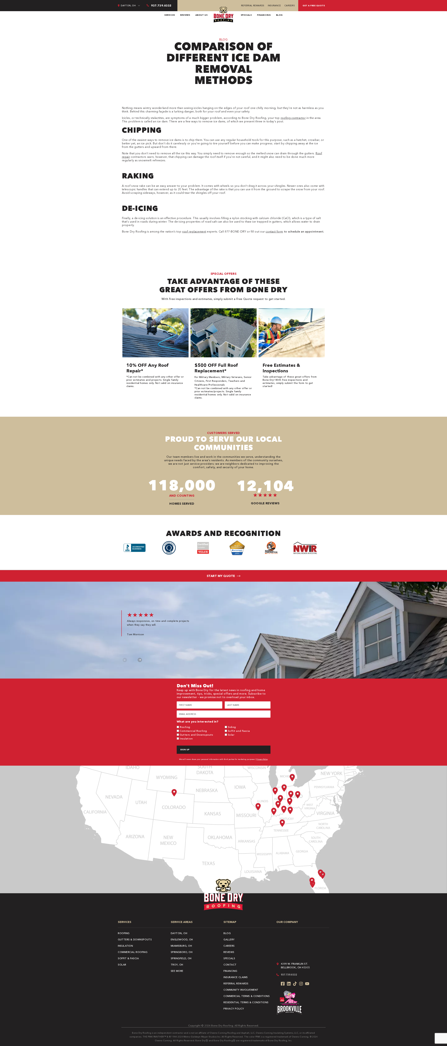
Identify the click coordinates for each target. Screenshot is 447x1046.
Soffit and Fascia (239, 731)
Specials (246, 15)
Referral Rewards (252, 5)
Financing (264, 15)
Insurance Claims (236, 977)
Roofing (185, 727)
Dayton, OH (179, 933)
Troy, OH (177, 964)
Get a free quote (314, 5)
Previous (125, 660)
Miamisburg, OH (181, 945)
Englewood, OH (182, 939)
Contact (230, 964)
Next (140, 660)
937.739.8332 (289, 974)
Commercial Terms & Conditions (247, 996)
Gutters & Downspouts (135, 939)
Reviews (185, 15)
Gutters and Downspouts (196, 734)
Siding (232, 727)
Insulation (186, 738)
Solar (231, 734)
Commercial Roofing (193, 731)
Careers (289, 5)
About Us (201, 15)
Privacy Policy (262, 759)
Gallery (229, 939)
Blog (279, 15)
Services (169, 15)
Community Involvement (241, 989)
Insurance (274, 5)
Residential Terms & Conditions (246, 1002)
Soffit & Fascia (128, 958)
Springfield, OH (181, 958)
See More (177, 971)
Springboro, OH (182, 952)
